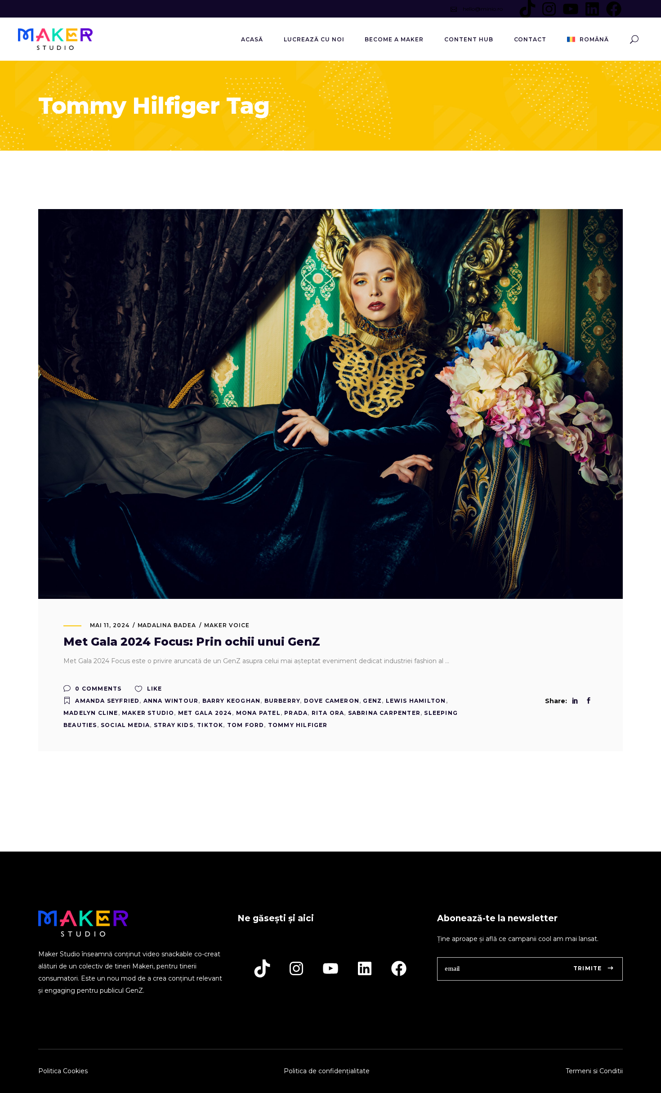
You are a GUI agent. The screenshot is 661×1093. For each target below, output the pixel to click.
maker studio (148, 712)
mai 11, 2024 (110, 625)
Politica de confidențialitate (327, 1071)
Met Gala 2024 (205, 712)
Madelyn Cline (90, 712)
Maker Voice (227, 625)
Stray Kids (173, 725)
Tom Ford (245, 725)
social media (125, 725)
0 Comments (97, 688)
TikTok (210, 725)
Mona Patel (258, 712)
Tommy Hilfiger (298, 725)
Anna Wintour (170, 700)
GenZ (372, 700)
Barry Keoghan (231, 700)
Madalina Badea (167, 625)
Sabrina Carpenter (384, 712)
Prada (296, 712)
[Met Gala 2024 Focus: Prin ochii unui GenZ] (330, 404)
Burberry (282, 700)
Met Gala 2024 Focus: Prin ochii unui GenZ (191, 641)
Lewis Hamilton (416, 700)
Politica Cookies (63, 1071)
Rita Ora (328, 712)
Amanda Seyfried (107, 700)
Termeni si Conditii (594, 1071)
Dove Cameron (331, 700)
